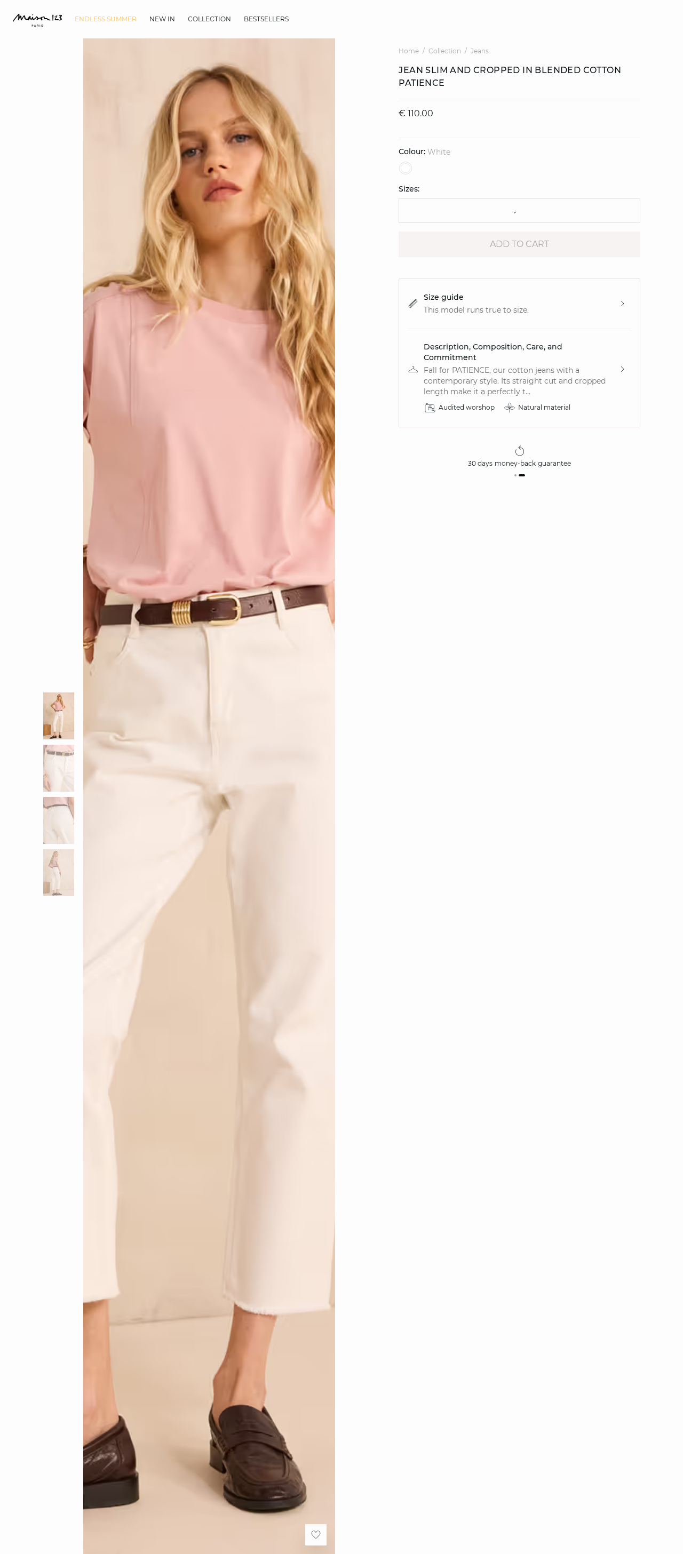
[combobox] (519, 210)
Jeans (480, 51)
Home (409, 51)
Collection (444, 51)
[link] (106, 19)
